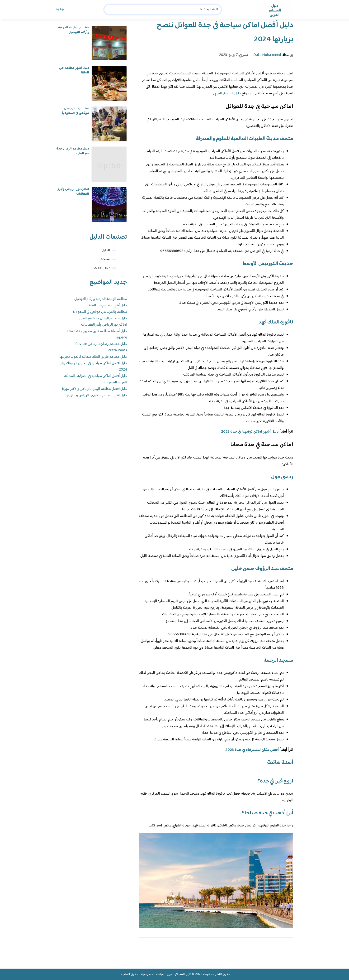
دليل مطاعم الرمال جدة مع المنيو (72, 151)
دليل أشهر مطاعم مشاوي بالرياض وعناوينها (96, 395)
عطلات (105, 259)
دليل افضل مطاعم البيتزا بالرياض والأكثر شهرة (94, 389)
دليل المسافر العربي (227, 93)
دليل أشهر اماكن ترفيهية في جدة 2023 (250, 432)
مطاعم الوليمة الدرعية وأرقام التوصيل (73, 30)
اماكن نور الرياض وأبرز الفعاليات (73, 191)
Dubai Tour (102, 268)
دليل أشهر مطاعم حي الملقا (74, 70)
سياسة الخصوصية (152, 974)
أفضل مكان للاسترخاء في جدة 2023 (252, 750)
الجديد (61, 9)
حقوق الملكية (129, 974)
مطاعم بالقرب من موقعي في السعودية (75, 111)
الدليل (105, 250)
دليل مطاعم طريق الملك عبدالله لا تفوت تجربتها (93, 357)
